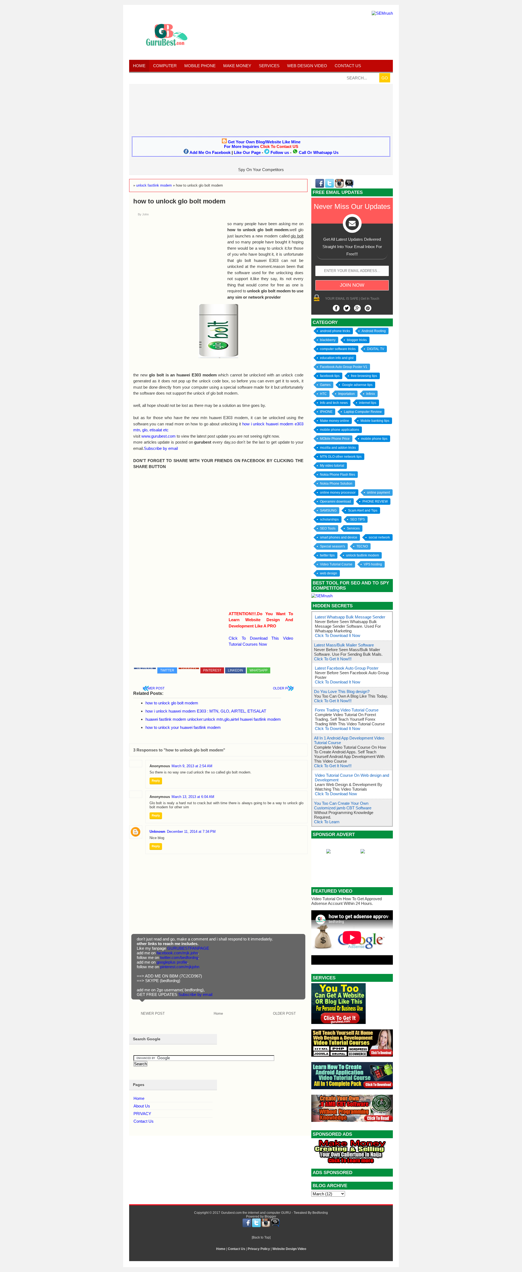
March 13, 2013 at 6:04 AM (193, 797)
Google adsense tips (357, 385)
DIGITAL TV (375, 349)
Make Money (237, 65)
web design (328, 573)
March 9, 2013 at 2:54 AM (192, 766)
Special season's (332, 546)
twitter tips (327, 555)
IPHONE (326, 412)
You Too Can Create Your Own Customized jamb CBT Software (342, 805)
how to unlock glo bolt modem (171, 703)
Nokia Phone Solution (336, 483)
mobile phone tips (374, 439)
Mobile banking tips (375, 421)
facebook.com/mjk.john (177, 953)
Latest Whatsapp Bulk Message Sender (350, 617)
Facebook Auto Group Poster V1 (343, 367)
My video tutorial (332, 466)
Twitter (167, 670)
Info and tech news (334, 403)
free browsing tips (364, 376)
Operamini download (335, 501)
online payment (378, 492)
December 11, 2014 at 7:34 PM (191, 832)
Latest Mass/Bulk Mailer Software (344, 645)
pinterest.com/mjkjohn (179, 966)
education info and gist (336, 358)
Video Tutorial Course (336, 564)
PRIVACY (142, 1113)
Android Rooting (374, 331)
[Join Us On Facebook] (336, 308)
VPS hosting (373, 564)
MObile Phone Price (335, 439)
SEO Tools (327, 528)
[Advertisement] (261, 108)
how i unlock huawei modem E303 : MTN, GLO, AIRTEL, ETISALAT (205, 711)
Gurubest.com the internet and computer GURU (256, 1213)
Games (325, 385)
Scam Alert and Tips (362, 510)
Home (139, 65)
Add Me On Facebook (210, 152)
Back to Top (261, 1237)
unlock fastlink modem (362, 555)
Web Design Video (307, 65)
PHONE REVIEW (375, 501)
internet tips (367, 403)
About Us (141, 1106)
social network (379, 537)
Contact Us (143, 1121)
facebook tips (330, 376)
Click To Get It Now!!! (333, 659)
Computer (165, 65)
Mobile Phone (200, 65)
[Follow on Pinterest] (368, 308)
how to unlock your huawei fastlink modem (183, 727)
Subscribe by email (161, 448)
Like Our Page (247, 152)
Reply (156, 780)
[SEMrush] (382, 13)
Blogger (270, 1216)
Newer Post (153, 688)
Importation (346, 394)
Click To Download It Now (337, 635)
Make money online (334, 421)
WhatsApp (259, 670)
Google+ (188, 668)
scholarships (329, 519)
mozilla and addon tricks (338, 448)
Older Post (283, 688)
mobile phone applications (339, 430)
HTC (323, 394)
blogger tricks (357, 340)
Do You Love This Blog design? (341, 691)
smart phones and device (338, 537)
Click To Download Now (336, 793)
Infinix (370, 394)
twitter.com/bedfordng (179, 957)
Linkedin (235, 670)
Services (269, 65)
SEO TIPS (357, 519)
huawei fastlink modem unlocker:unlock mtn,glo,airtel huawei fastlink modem (213, 719)
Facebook (145, 668)
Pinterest (212, 670)
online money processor (338, 492)
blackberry (327, 340)
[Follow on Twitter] (347, 308)
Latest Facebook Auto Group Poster (346, 668)
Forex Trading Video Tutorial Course (346, 710)
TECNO (362, 546)
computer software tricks (338, 349)
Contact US (348, 65)
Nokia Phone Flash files (337, 474)
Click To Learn (326, 821)
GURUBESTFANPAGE (188, 948)
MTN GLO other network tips (341, 457)
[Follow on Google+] (357, 308)
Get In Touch (370, 299)
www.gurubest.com (158, 436)
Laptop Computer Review (363, 412)
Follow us (280, 152)
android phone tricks (335, 331)
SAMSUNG (328, 510)
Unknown (157, 832)
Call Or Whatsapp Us (318, 152)
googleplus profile (172, 962)
